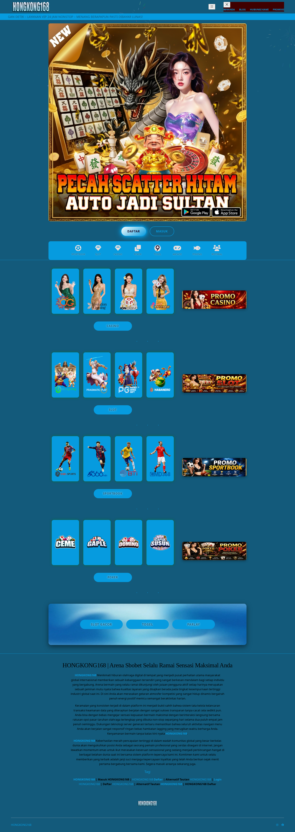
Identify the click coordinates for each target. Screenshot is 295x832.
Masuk (162, 231)
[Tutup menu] (226, 5)
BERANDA (229, 9)
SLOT (113, 410)
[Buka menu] (211, 7)
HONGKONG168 (85, 675)
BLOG (242, 9)
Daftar (133, 231)
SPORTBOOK (113, 493)
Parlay (193, 624)
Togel (147, 624)
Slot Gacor (101, 624)
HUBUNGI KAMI (259, 9)
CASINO (113, 326)
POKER (113, 577)
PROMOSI (278, 9)
